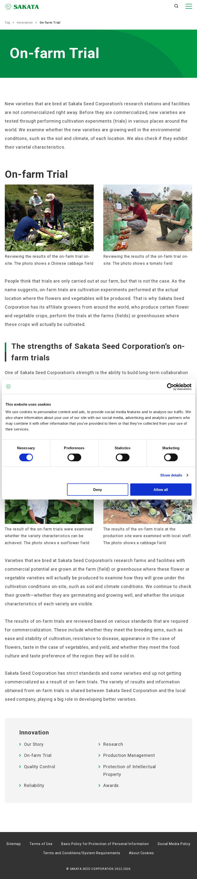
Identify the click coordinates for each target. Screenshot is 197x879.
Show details (171, 475)
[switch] (74, 457)
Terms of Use (41, 844)
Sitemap (13, 844)
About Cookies (141, 853)
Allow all (161, 490)
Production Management (129, 755)
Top (7, 22)
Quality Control (39, 766)
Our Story (34, 744)
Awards (111, 785)
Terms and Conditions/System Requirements (81, 853)
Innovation (25, 22)
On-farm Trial (38, 755)
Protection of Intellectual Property (129, 770)
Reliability (34, 785)
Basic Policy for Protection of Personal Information (105, 844)
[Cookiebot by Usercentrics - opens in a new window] (170, 386)
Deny (97, 490)
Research (113, 744)
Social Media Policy (174, 844)
